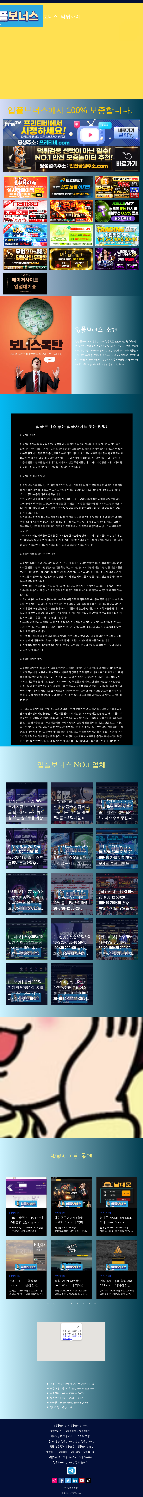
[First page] (48, 1303)
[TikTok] (88, 1480)
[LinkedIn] (75, 1480)
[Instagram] (54, 1480)
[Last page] (94, 1303)
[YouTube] (81, 1480)
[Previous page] (53, 1303)
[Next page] (89, 1303)
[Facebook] (61, 1480)
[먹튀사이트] (14, 1212)
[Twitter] (68, 1480)
